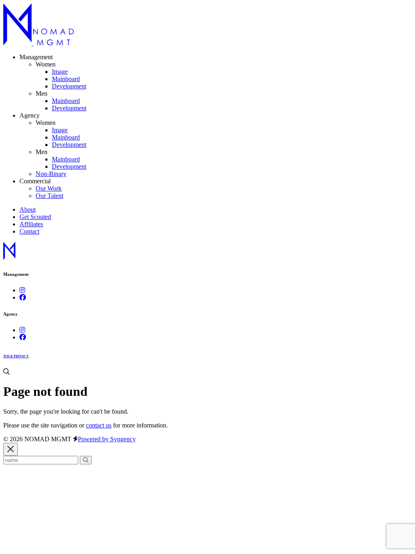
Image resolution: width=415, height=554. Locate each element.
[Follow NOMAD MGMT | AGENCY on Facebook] (22, 337)
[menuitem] (60, 71)
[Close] (10, 449)
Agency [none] (29, 115)
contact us (98, 425)
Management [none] (36, 57)
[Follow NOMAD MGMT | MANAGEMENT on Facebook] (22, 297)
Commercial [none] (35, 181)
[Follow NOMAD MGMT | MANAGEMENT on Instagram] (22, 290)
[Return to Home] (38, 43)
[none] (46, 64)
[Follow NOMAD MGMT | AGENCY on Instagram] (22, 329)
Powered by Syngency (107, 439)
